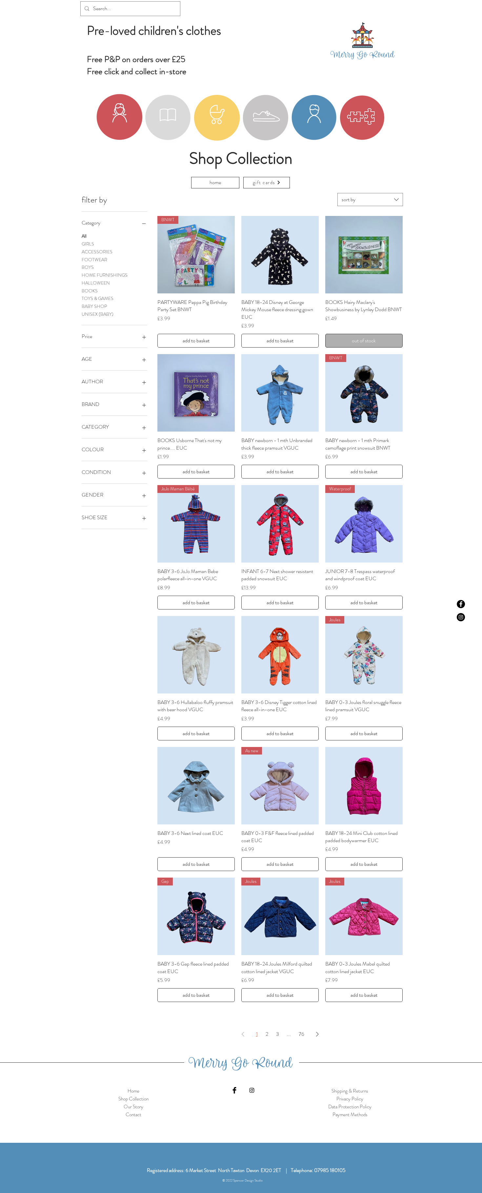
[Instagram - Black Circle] (461, 617)
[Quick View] (280, 254)
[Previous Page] (243, 1034)
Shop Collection (133, 1098)
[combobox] (370, 199)
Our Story (133, 1106)
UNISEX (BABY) (97, 314)
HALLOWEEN (96, 283)
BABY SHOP (94, 306)
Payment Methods (350, 1114)
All (84, 236)
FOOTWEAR (94, 259)
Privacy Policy (349, 1098)
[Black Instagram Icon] (252, 1090)
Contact (133, 1114)
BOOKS (90, 291)
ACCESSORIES (97, 251)
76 (301, 1034)
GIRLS (88, 244)
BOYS (88, 267)
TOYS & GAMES (97, 298)
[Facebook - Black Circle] (461, 604)
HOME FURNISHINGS (105, 275)
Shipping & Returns (349, 1091)
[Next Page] (317, 1034)
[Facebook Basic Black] (234, 1090)
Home (133, 1091)
